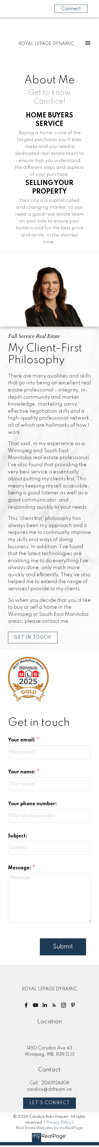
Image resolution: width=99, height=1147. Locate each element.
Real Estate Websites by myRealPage (49, 1128)
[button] (32, 637)
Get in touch (32, 637)
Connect (71, 8)
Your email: (22, 740)
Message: (20, 867)
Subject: (17, 836)
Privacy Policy (59, 1122)
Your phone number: (32, 803)
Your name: (22, 772)
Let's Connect (49, 1103)
